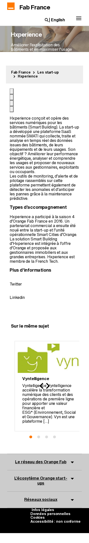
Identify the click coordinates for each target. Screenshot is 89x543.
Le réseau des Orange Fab (41, 462)
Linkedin (17, 297)
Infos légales (43, 510)
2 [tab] (40, 437)
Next (48, 386)
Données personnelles (50, 514)
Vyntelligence (35, 378)
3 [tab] (48, 437)
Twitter (16, 284)
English (58, 20)
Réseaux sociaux (40, 499)
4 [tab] (56, 437)
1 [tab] (33, 437)
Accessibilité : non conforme (55, 522)
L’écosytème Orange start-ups (40, 481)
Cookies (37, 518)
